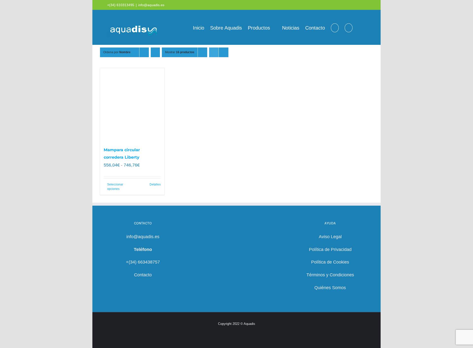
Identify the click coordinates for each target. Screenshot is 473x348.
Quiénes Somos (330, 287)
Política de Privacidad (330, 249)
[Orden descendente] (155, 52)
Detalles (155, 184)
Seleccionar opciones (115, 187)
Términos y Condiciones (330, 274)
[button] (349, 27)
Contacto (143, 274)
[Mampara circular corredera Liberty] (132, 104)
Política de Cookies (330, 262)
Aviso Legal (330, 236)
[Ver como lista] (223, 52)
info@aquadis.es (151, 5)
